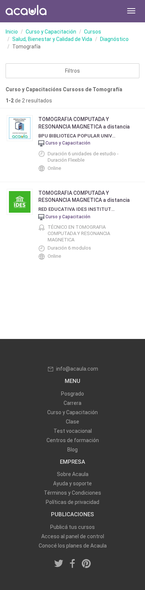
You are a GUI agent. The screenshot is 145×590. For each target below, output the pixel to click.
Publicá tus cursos (72, 527)
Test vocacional (73, 431)
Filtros (72, 71)
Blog (72, 450)
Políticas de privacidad (72, 502)
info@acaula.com (77, 369)
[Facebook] (72, 564)
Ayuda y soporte (72, 483)
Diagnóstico (114, 39)
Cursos (92, 32)
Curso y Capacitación (51, 32)
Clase (72, 422)
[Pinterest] (86, 564)
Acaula (26, 11)
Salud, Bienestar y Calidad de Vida (52, 39)
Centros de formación (72, 440)
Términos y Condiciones (72, 493)
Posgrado (72, 394)
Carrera (72, 403)
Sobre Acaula (72, 474)
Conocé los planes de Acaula (73, 546)
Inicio (12, 32)
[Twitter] (59, 564)
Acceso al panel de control (72, 536)
